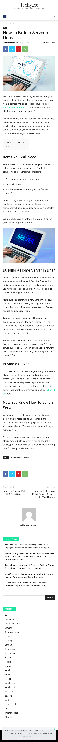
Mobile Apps (10, 683)
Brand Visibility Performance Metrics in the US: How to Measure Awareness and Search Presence (29, 575)
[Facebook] (5, 49)
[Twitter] (12, 49)
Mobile (8, 670)
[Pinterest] (18, 49)
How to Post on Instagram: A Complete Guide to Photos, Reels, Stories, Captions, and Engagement (30, 566)
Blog (12, 23)
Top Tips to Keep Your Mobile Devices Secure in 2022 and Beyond (43, 494)
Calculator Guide (12, 623)
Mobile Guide (11, 687)
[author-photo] (29, 521)
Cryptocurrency (12, 632)
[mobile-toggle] (4, 16)
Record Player (11, 691)
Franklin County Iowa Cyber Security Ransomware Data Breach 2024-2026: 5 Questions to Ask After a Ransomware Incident (29, 556)
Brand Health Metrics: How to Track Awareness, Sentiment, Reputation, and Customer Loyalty (26, 584)
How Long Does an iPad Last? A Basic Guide (14, 492)
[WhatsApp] (25, 49)
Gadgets (8, 636)
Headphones (10, 649)
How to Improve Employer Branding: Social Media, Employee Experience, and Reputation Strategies (27, 546)
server (26, 458)
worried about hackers (14, 107)
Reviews (8, 695)
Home (5, 23)
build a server (16, 458)
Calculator (9, 619)
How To (8, 657)
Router (8, 700)
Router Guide (11, 704)
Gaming (8, 640)
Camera (8, 627)
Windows (9, 717)
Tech (7, 708)
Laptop (8, 661)
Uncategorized (11, 712)
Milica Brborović (11, 43)
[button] (54, 16)
